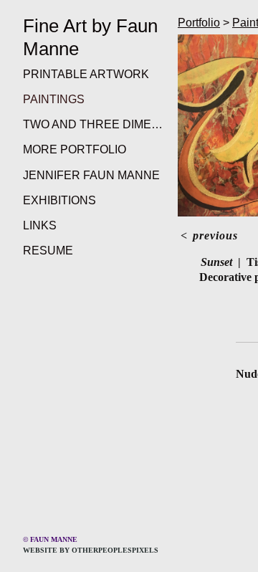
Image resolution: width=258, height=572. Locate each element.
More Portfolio (74, 149)
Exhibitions (59, 200)
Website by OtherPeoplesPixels (90, 550)
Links (40, 225)
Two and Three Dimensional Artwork (94, 124)
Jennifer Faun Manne (91, 175)
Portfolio (199, 22)
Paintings (54, 99)
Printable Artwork (86, 74)
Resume (48, 250)
